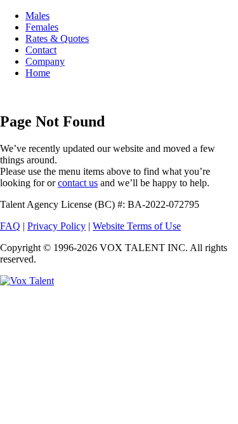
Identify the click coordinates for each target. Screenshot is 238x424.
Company (45, 61)
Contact (40, 49)
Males (37, 15)
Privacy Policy (56, 226)
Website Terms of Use (137, 226)
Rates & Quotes (57, 38)
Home (37, 72)
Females (41, 27)
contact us (78, 182)
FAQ (10, 226)
